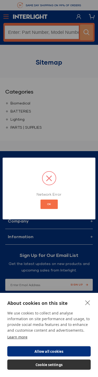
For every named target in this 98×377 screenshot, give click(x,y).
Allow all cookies (48, 351)
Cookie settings (49, 364)
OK (49, 204)
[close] (88, 302)
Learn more (17, 337)
